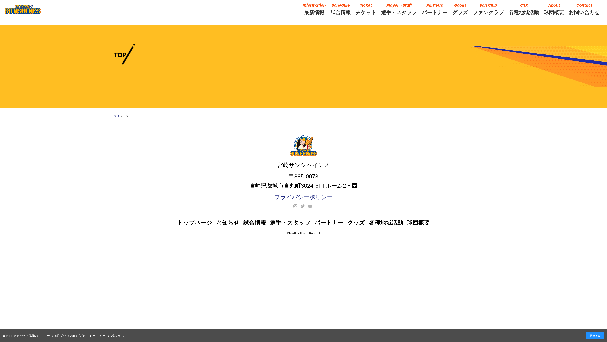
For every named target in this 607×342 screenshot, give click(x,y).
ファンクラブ (488, 9)
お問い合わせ (584, 9)
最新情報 (314, 9)
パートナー (435, 9)
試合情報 (341, 9)
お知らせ (227, 222)
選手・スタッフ (399, 9)
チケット (366, 9)
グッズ (460, 9)
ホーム (117, 116)
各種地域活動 (524, 9)
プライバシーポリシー (92, 335)
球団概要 (554, 9)
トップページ (194, 222)
